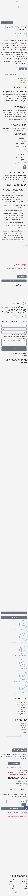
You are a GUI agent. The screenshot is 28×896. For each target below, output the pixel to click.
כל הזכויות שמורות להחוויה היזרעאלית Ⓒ (16, 812)
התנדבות (23, 338)
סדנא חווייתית (11, 336)
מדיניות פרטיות (15, 816)
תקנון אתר (7, 816)
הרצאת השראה (21, 336)
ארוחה (17, 338)
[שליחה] (24, 804)
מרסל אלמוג (20, 264)
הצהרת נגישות (23, 816)
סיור (5, 336)
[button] (22, 276)
